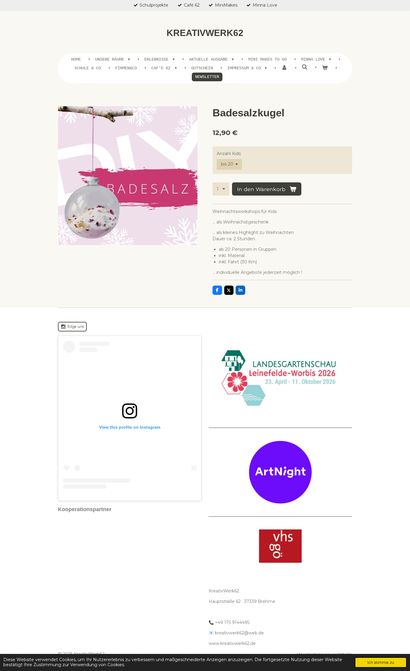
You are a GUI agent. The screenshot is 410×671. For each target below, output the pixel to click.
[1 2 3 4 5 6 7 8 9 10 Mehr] (221, 189)
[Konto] (284, 68)
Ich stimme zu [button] (380, 662)
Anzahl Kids (229, 153)
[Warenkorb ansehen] (324, 68)
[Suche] (304, 67)
